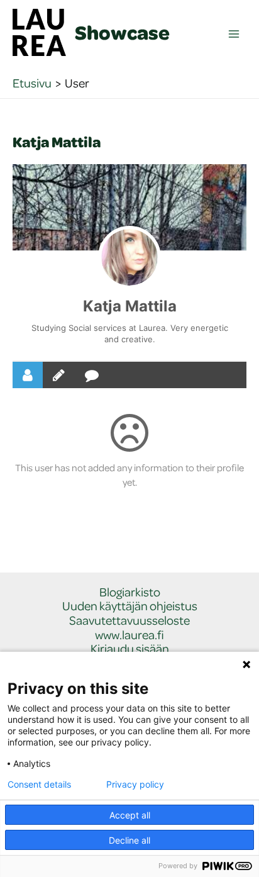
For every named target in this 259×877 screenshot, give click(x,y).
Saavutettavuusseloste (129, 620)
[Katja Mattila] (129, 257)
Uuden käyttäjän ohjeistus (129, 606)
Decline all (129, 840)
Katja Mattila (130, 306)
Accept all (129, 815)
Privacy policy (135, 784)
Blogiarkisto (129, 592)
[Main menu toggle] (234, 34)
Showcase (122, 32)
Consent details (39, 784)
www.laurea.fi (129, 635)
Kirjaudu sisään (130, 649)
